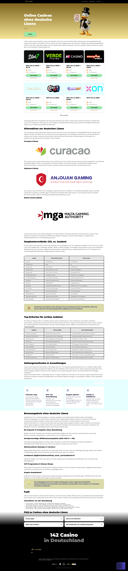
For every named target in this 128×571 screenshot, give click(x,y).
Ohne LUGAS (84, 1)
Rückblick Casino (33, 77)
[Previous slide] (97, 382)
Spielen (30, 34)
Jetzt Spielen (33, 75)
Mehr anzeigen (64, 115)
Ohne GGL (99, 1)
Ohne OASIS (91, 1)
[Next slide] (102, 382)
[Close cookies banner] (124, 563)
